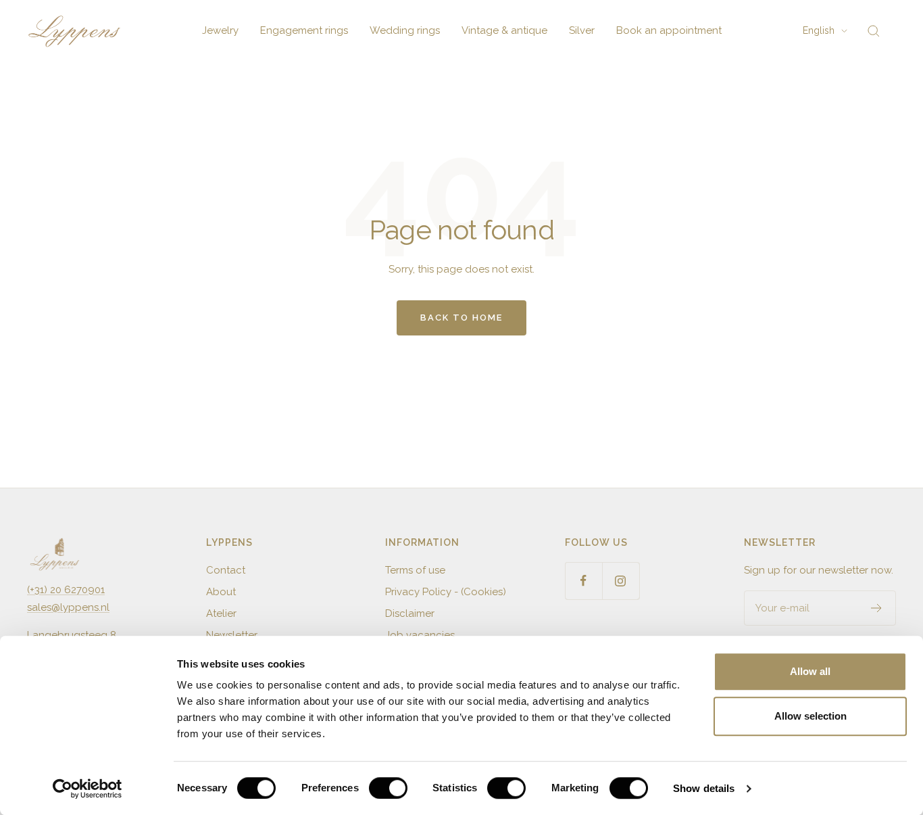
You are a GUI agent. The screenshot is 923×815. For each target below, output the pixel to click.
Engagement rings (304, 30)
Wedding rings (405, 30)
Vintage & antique (504, 30)
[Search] (874, 31)
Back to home (461, 317)
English (818, 30)
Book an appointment (669, 30)
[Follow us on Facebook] (583, 580)
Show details (703, 788)
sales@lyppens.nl (68, 607)
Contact (225, 570)
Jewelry (220, 30)
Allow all (810, 671)
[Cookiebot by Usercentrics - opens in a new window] (87, 788)
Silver (582, 30)
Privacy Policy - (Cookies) (445, 592)
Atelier (221, 613)
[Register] (876, 608)
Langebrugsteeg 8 (71, 635)
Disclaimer (409, 613)
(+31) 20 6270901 (66, 590)
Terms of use (415, 570)
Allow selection (810, 716)
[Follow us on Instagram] (620, 580)
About (221, 592)
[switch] (388, 788)
